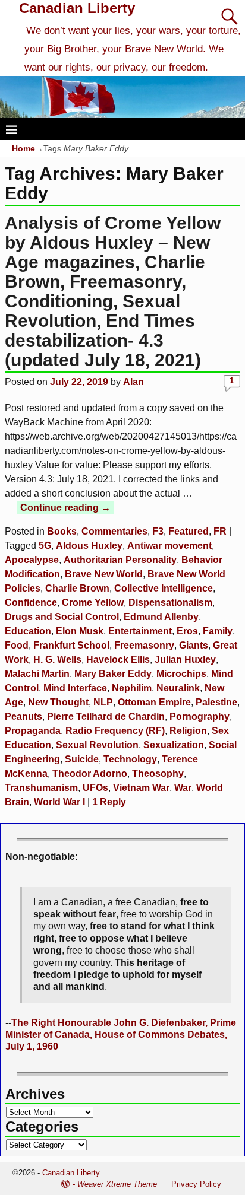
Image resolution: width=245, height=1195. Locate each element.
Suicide (82, 759)
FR (220, 531)
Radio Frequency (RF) (115, 731)
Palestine (216, 702)
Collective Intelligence (163, 588)
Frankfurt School (71, 645)
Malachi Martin (37, 674)
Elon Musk (79, 631)
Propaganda (33, 731)
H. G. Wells (57, 659)
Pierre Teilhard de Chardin (106, 716)
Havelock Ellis (118, 659)
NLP (103, 702)
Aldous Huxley (89, 546)
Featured (188, 531)
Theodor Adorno (89, 773)
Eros (187, 631)
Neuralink (178, 688)
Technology (130, 759)
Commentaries (114, 531)
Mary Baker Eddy (113, 674)
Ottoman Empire (154, 702)
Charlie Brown (77, 588)
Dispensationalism (170, 603)
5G (45, 546)
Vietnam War (141, 788)
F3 (158, 531)
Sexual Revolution (97, 745)
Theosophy (158, 773)
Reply (109, 802)
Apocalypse (32, 560)
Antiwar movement (169, 546)
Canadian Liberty (77, 8)
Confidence (31, 603)
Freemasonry (144, 645)
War (182, 788)
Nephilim (132, 688)
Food (17, 645)
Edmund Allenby (161, 617)
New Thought (58, 702)
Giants (193, 645)
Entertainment (140, 631)
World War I (59, 802)
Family (218, 631)
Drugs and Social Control (62, 617)
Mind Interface (75, 688)
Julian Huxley (185, 659)
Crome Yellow (93, 603)
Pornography (199, 716)
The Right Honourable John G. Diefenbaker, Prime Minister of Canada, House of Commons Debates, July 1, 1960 (120, 1035)
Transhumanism (41, 788)
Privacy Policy (196, 1184)
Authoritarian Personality (120, 560)
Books (62, 531)
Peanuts (23, 716)
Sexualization (173, 745)
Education (28, 631)
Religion (188, 731)
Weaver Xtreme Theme (117, 1184)
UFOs (95, 788)
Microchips (181, 674)
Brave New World (104, 574)
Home (23, 148)
